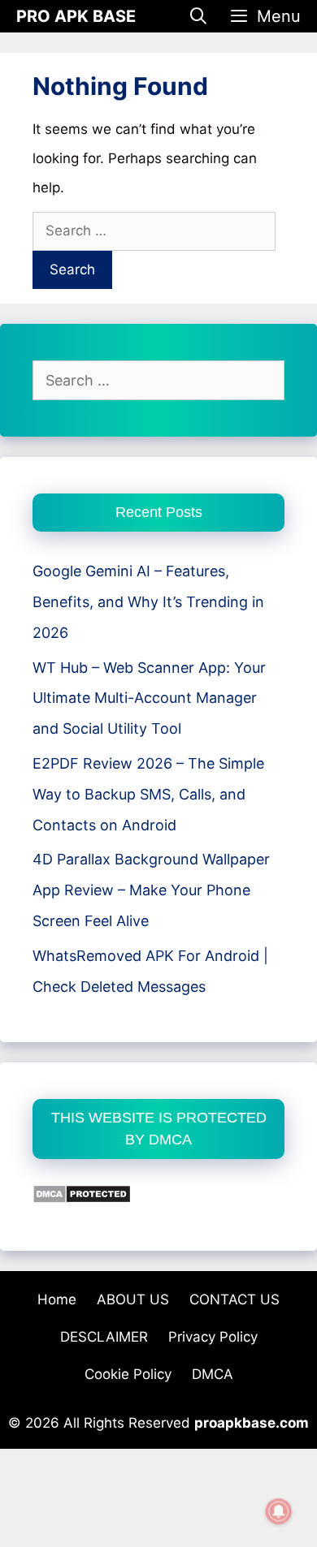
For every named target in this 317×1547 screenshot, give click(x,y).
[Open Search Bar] (199, 16)
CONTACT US (234, 1299)
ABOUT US (133, 1299)
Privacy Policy (213, 1337)
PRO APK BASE (76, 16)
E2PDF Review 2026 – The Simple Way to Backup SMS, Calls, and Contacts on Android (148, 794)
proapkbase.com (251, 1423)
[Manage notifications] (279, 1511)
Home (56, 1299)
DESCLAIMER (104, 1337)
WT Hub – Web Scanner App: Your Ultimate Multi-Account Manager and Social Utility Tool (149, 698)
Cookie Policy (128, 1374)
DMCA (212, 1374)
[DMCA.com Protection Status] (82, 1198)
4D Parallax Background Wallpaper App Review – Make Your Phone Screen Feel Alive (151, 890)
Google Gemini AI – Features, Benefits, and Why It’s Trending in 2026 (148, 601)
